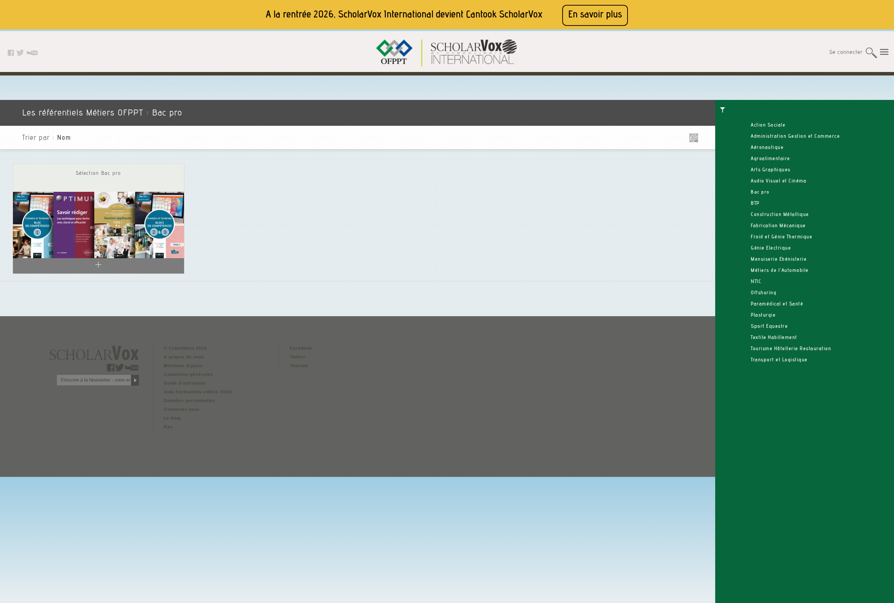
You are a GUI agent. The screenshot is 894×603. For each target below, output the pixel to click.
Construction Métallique (780, 214)
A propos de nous (184, 357)
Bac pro (760, 192)
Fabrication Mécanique (778, 226)
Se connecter (846, 53)
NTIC (756, 281)
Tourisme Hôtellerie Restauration (791, 349)
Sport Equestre (769, 326)
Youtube (299, 365)
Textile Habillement (774, 337)
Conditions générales (188, 374)
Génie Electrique (771, 248)
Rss (168, 426)
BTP (755, 203)
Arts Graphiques (771, 170)
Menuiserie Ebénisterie (779, 259)
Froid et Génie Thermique (781, 237)
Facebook (301, 348)
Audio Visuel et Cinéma (778, 181)
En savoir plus (595, 15)
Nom (64, 138)
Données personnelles (189, 400)
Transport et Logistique (779, 360)
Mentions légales (183, 365)
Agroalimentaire (770, 159)
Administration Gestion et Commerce (795, 136)
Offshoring (763, 293)
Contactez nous (182, 409)
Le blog (172, 418)
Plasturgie (763, 315)
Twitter (298, 357)
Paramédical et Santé (777, 304)
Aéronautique (767, 147)
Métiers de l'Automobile (780, 270)
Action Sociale (768, 125)
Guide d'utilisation (185, 383)
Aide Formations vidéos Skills (198, 392)
